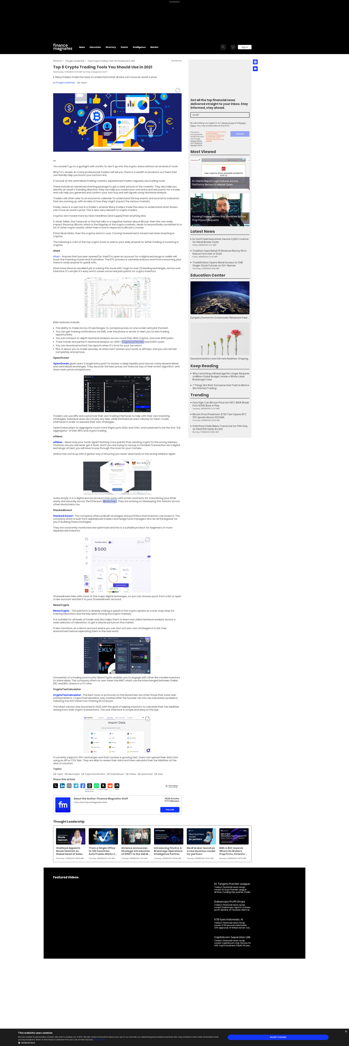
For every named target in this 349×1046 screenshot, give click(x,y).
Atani (56, 256)
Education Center (207, 275)
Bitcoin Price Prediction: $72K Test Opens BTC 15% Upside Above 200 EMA (219, 416)
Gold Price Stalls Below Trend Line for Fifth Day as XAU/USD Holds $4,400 (220, 428)
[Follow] (103, 786)
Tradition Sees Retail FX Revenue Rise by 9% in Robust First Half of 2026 (219, 252)
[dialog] (174, 1037)
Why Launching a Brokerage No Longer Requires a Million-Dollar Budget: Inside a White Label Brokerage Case (220, 376)
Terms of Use (227, 123)
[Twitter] (55, 785)
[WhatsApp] (96, 785)
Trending (199, 395)
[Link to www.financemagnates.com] (219, 174)
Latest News (202, 231)
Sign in (244, 47)
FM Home (57, 61)
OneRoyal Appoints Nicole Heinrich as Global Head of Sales (69, 851)
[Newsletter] (255, 62)
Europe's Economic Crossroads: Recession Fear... (219, 317)
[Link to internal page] (62, 804)
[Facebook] (82, 785)
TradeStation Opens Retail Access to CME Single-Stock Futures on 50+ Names (217, 264)
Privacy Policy (196, 141)
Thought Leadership (74, 61)
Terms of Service (196, 144)
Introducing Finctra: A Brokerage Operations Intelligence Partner (168, 851)
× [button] (346, 1032)
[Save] (117, 786)
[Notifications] (233, 47)
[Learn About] (89, 787)
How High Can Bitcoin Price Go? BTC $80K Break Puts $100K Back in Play (220, 404)
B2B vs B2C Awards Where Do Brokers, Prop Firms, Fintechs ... (233, 851)
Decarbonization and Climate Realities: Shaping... (219, 358)
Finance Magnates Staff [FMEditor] (96, 72)
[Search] (223, 47)
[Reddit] (110, 785)
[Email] (69, 785)
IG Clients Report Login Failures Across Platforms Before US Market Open (215, 182)
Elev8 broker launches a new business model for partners (201, 851)
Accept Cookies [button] (278, 1037)
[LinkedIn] (62, 785)
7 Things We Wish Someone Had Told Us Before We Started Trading (220, 387)
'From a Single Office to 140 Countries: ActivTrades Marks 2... (103, 851)
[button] (119, 1042)
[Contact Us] (255, 68)
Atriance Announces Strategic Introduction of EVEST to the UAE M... (135, 851)
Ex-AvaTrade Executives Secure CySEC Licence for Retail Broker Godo (220, 241)
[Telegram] (76, 785)
